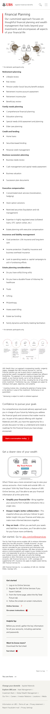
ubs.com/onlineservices (34, 536)
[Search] (40, 4)
